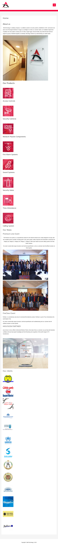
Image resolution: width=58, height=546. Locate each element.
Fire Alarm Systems (10, 154)
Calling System (8, 226)
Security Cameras (9, 119)
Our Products (9, 83)
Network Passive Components (14, 136)
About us (6, 24)
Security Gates (8, 190)
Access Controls (9, 101)
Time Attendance (9, 208)
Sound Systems (9, 172)
